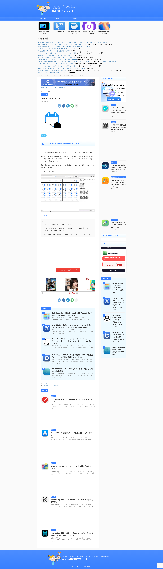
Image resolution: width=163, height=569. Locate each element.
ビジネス (51, 385)
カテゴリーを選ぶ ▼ (44, 18)
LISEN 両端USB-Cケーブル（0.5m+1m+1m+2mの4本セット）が (56, 48)
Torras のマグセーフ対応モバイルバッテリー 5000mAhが (57, 53)
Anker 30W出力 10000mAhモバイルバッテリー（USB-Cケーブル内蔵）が (62, 68)
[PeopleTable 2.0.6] (68, 106)
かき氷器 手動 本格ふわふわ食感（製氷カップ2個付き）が (57, 57)
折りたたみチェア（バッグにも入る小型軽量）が (54, 51)
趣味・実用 (56, 385)
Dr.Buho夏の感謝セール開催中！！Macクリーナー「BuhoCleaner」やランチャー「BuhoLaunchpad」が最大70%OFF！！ (73, 42)
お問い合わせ (59, 18)
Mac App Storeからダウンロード (67, 270)
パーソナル (45, 385)
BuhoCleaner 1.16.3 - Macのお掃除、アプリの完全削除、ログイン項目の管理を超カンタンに (118, 337)
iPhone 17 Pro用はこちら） (111, 61)
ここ (103, 70)
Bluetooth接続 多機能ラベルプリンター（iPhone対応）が (57, 66)
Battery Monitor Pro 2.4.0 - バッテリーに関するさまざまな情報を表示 (118, 225)
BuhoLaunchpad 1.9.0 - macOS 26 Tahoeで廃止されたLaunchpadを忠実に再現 (118, 288)
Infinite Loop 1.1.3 (59, 31)
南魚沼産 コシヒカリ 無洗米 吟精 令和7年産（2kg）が (53, 72)
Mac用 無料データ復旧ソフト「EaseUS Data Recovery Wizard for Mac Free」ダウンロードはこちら (67, 46)
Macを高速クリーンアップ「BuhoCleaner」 (53, 87)
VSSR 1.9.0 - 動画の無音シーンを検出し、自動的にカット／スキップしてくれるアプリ (118, 167)
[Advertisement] (68, 252)
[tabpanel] (44, 28)
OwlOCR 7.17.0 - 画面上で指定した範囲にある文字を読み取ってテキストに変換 (118, 127)
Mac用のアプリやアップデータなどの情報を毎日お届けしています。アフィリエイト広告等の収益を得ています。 (88, 556)
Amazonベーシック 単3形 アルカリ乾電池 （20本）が (55, 55)
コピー (119, 265)
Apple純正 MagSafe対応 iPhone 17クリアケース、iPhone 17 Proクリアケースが (63, 61)
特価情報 (75, 18)
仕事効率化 (45, 383)
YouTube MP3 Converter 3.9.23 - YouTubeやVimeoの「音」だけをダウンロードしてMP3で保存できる (72, 341)
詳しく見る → (113, 270)
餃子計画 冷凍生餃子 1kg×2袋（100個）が (52, 70)
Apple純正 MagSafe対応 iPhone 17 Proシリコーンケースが (57, 59)
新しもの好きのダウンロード (62, 11)
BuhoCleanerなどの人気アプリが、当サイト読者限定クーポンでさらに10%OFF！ (61, 44)
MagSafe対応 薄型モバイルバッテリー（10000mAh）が (56, 64)
